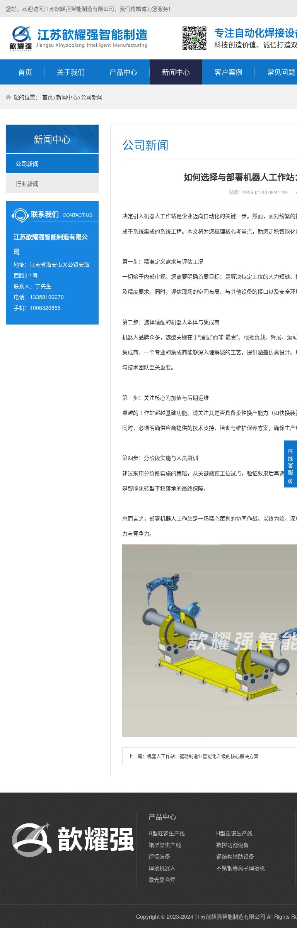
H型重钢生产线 (234, 833)
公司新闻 (91, 97)
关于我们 (71, 72)
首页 (25, 72)
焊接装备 (159, 856)
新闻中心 (176, 72)
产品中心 (123, 72)
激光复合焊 (162, 879)
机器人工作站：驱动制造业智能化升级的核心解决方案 (202, 756)
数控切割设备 (232, 845)
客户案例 (228, 72)
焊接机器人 (162, 868)
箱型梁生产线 (164, 845)
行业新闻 (27, 183)
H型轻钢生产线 (166, 833)
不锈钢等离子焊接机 (240, 868)
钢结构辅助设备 (235, 856)
